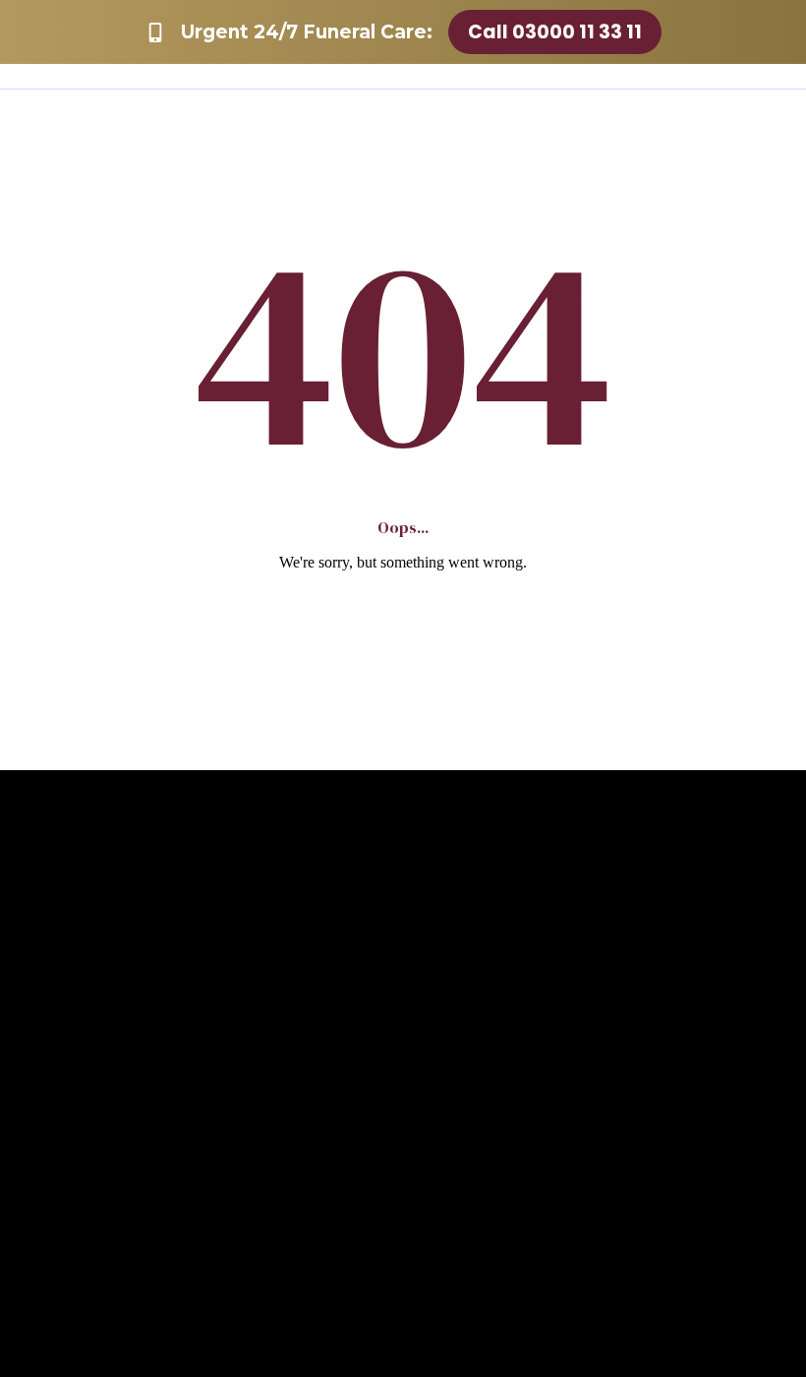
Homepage (403, 619)
